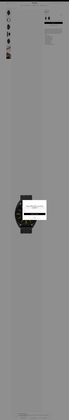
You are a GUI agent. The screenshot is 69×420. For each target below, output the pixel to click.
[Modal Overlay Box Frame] (34, 210)
